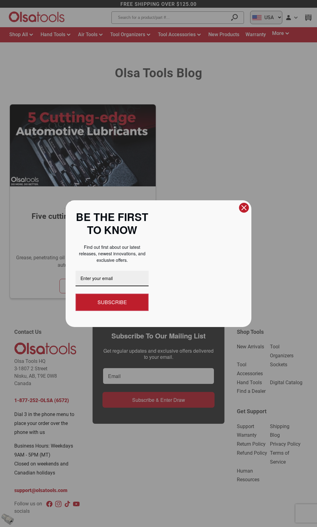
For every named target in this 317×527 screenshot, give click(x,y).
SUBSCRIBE (112, 302)
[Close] (244, 207)
